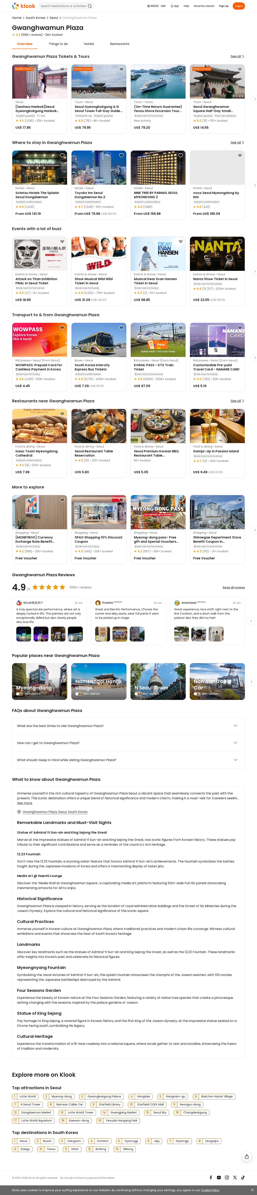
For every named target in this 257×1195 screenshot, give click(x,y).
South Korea (35, 17)
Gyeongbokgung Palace (104, 1096)
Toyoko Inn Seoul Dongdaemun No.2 (90, 195)
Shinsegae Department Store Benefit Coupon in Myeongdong (217, 541)
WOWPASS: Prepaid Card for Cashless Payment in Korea (38, 367)
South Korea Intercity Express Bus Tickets (92, 367)
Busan (47, 1141)
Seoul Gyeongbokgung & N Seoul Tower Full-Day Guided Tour (98, 110)
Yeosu (51, 1149)
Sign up (224, 6)
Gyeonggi (131, 1141)
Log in (239, 6)
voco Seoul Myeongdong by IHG (216, 195)
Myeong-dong (34, 687)
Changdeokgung (195, 1112)
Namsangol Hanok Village (98, 684)
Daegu (25, 1149)
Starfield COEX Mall (150, 1104)
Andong (100, 1149)
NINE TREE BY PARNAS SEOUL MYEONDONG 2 (156, 195)
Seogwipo (212, 1141)
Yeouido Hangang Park (121, 1121)
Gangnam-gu (175, 1096)
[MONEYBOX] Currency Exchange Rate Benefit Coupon (34, 541)
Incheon (103, 1141)
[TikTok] (243, 1178)
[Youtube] (219, 1178)
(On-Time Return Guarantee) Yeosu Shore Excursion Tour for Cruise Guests (158, 110)
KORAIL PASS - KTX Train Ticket (153, 367)
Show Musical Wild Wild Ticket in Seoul (94, 281)
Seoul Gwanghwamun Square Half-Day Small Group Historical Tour (212, 110)
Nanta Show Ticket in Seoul (215, 279)
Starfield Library (109, 1104)
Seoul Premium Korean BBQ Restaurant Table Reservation (156, 455)
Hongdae (143, 1096)
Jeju (157, 1141)
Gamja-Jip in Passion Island (216, 451)
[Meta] (211, 1178)
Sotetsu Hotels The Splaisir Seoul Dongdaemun (37, 195)
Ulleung (128, 1149)
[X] (235, 1178)
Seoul (54, 17)
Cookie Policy (210, 1190)
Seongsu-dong (190, 1104)
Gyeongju (182, 1141)
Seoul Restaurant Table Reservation (94, 453)
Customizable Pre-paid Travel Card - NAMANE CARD (216, 367)
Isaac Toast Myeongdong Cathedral (36, 453)
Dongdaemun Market (36, 1112)
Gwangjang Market (123, 1112)
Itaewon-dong (79, 1121)
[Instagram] (227, 1178)
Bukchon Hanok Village (217, 1096)
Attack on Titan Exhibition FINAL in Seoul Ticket (36, 281)
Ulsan (75, 1149)
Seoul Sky (159, 1112)
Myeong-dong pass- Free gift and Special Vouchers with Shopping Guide (155, 541)
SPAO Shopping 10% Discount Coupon (98, 539)
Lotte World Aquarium (36, 1121)
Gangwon (74, 1141)
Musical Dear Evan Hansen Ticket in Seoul (155, 281)
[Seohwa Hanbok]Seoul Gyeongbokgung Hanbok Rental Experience (36, 110)
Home (16, 17)
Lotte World (28, 1096)
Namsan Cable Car (212, 684)
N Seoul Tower (151, 687)
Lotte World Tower (80, 1112)
